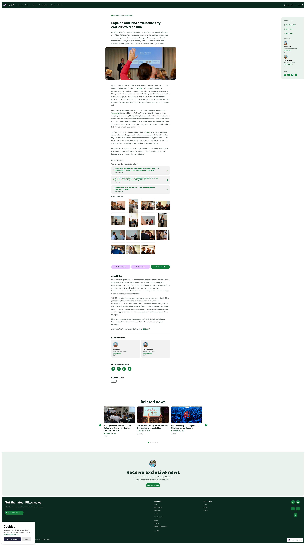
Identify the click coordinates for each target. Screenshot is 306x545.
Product (205, 507)
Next (206, 424)
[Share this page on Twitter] (119, 369)
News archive (158, 507)
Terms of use (45, 539)
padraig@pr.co (147, 353)
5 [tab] (157, 442)
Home (155, 504)
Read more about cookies (11, 534)
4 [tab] (155, 442)
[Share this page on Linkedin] (124, 369)
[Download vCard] (137, 343)
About (34, 5)
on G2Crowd (144, 329)
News (26, 5)
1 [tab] (148, 442)
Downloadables (43, 5)
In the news (157, 510)
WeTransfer (115, 113)
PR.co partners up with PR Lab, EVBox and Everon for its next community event (117, 428)
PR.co (148, 132)
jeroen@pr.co (117, 353)
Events (53, 5)
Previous (99, 424)
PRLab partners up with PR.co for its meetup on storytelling (152, 426)
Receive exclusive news (160, 526)
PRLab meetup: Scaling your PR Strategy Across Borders (185, 426)
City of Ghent (138, 88)
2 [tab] (150, 442)
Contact (60, 5)
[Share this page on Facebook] (129, 369)
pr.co (299, 5)
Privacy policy (36, 539)
